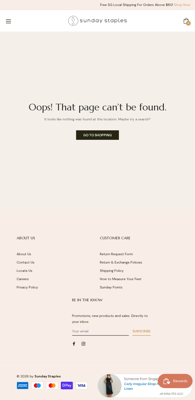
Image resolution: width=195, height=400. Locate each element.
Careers (23, 279)
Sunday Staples (47, 376)
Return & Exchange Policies (121, 262)
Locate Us (24, 270)
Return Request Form (116, 254)
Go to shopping (97, 135)
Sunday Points (111, 287)
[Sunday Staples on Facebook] (74, 343)
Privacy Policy (27, 287)
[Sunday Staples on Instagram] (83, 343)
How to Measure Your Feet (120, 279)
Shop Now (182, 5)
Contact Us (25, 262)
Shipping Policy (112, 270)
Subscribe (141, 331)
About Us (24, 254)
